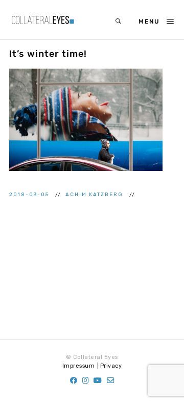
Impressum (78, 366)
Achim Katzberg (95, 194)
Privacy (111, 366)
